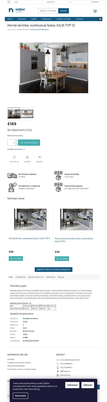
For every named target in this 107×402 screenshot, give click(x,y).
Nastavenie (20, 395)
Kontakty (51, 2)
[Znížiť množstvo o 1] (16, 144)
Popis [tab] (11, 277)
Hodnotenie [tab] (50, 277)
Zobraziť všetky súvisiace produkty (53, 269)
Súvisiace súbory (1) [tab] (36, 277)
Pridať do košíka (30, 142)
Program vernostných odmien (19, 362)
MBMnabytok (65, 371)
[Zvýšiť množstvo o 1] (16, 141)
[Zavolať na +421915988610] (11, 2)
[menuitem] (10, 19)
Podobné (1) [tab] (20, 277)
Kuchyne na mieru (30, 318)
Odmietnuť (72, 385)
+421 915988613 (66, 367)
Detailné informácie (15, 149)
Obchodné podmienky (16, 366)
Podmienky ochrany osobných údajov (22, 369)
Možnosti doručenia (15, 136)
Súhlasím (87, 385)
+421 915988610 (66, 363)
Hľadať (63, 11)
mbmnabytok (65, 375)
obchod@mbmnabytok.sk (70, 360)
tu (39, 389)
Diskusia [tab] (61, 277)
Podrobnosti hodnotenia (39, 29)
